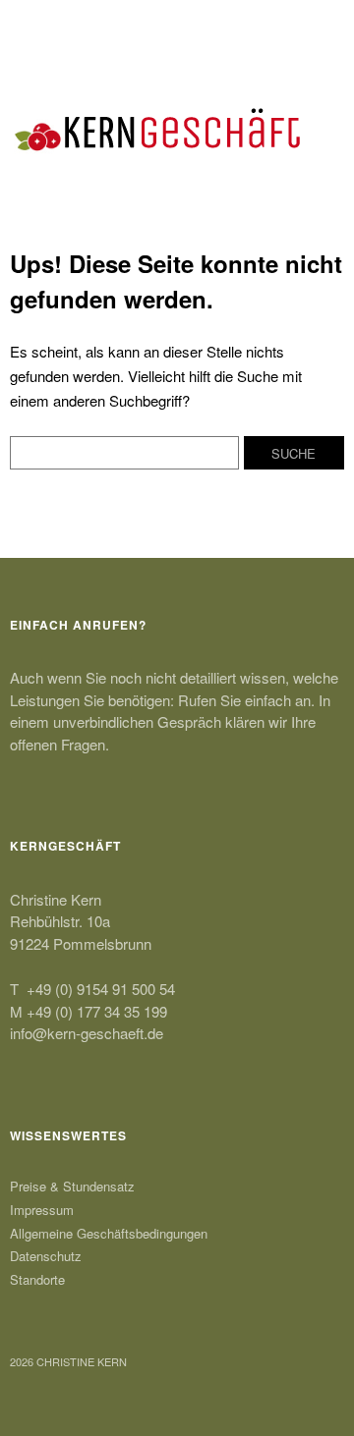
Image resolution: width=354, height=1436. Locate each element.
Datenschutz (46, 1255)
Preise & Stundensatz (72, 1186)
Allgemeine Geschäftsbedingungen (108, 1233)
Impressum (42, 1209)
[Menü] (34, 24)
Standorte (37, 1279)
